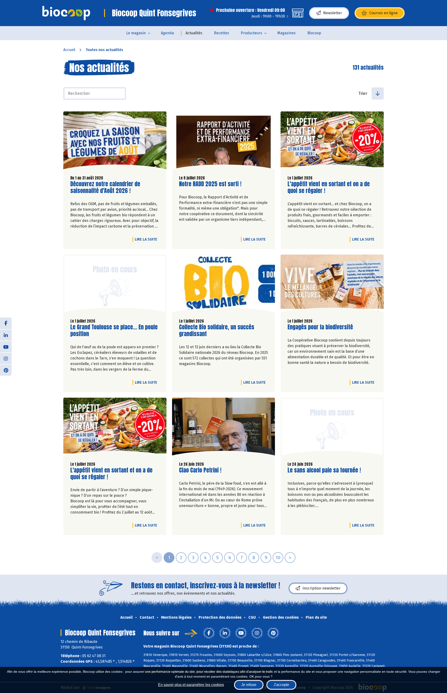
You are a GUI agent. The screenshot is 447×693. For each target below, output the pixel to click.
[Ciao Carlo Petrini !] (223, 428)
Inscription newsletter (321, 588)
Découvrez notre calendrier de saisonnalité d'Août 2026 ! (105, 187)
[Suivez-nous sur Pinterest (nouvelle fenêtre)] (6, 370)
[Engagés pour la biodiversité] (332, 285)
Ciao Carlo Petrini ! (200, 470)
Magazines (286, 33)
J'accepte (281, 685)
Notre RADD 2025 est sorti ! (210, 184)
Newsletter (332, 13)
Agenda (167, 33)
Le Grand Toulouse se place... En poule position (114, 330)
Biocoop (314, 33)
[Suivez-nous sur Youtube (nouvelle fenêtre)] (6, 346)
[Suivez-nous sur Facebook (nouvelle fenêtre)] (6, 323)
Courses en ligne (383, 13)
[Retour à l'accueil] (66, 13)
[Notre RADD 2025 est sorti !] (223, 141)
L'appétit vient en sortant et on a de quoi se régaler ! (329, 187)
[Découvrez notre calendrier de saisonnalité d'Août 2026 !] (114, 141)
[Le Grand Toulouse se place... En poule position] (114, 285)
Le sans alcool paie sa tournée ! (324, 470)
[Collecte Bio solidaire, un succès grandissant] (223, 285)
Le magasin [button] (136, 33)
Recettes (221, 33)
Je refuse (248, 685)
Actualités (194, 33)
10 (278, 557)
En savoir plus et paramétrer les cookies (191, 685)
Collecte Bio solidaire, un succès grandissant (216, 330)
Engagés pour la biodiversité (320, 327)
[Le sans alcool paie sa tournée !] (332, 428)
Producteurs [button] (251, 33)
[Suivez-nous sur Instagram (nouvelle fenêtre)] (6, 358)
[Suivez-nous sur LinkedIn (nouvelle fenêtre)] (6, 335)
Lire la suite (147, 239)
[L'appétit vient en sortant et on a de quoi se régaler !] (332, 141)
